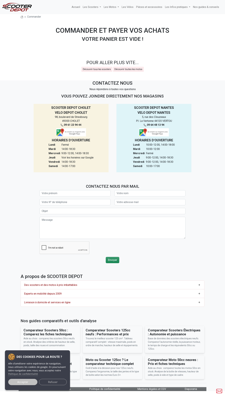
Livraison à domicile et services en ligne (47, 302)
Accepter (22, 382)
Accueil (76, 7)
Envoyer (112, 260)
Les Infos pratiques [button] (176, 7)
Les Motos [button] (110, 7)
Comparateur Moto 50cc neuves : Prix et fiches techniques (173, 362)
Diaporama (191, 389)
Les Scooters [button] (91, 7)
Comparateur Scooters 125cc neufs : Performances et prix (108, 332)
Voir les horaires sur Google (77, 157)
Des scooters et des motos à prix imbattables (50, 285)
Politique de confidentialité (104, 389)
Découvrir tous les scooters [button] (97, 69)
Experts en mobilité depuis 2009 (43, 293)
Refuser (53, 382)
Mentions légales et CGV (151, 389)
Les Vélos (127, 7)
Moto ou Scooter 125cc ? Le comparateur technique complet (110, 362)
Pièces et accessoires (149, 7)
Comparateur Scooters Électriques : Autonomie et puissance (174, 332)
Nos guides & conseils (206, 7)
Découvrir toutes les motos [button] (128, 69)
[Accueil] (22, 16)
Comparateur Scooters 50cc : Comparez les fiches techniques (48, 332)
